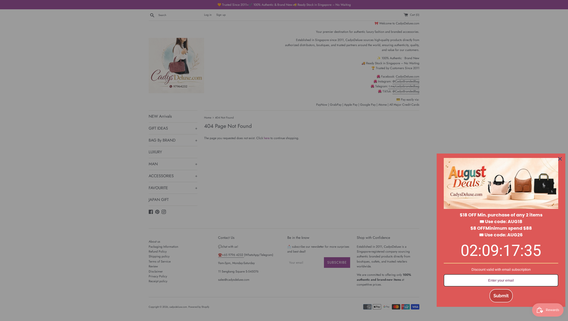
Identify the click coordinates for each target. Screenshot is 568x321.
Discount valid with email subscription (501, 269)
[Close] (560, 159)
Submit (501, 295)
